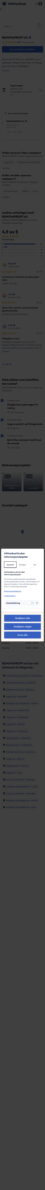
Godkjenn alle (22, 618)
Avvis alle (23, 635)
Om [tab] (34, 565)
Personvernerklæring (12, 591)
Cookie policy (10, 596)
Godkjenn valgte (22, 626)
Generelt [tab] (10, 565)
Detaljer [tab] (22, 565)
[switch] (31, 602)
